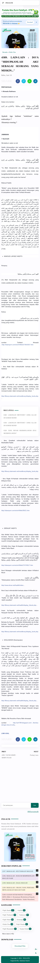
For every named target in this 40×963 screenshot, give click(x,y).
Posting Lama (34, 755)
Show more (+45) (8, 934)
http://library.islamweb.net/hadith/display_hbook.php (18, 605)
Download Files (20, 946)
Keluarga (21, 920)
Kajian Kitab (25, 929)
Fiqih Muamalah (9, 929)
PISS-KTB (5, 819)
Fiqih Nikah (8, 920)
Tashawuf (23, 915)
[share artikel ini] (18, 81)
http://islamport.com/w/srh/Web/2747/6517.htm (17, 565)
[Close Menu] (36, 22)
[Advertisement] (20, 782)
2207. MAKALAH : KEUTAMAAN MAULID (17, 871)
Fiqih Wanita (22, 924)
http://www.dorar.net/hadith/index (12, 585)
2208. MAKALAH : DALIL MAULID (15, 883)
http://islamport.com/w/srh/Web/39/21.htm (15, 510)
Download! (30, 22)
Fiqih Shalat (8, 910)
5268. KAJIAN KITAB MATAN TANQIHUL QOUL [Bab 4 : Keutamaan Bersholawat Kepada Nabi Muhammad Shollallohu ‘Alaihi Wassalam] (18, 897)
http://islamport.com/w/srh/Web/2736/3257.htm (17, 344)
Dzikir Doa (8, 924)
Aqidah (21, 910)
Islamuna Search (25, 961)
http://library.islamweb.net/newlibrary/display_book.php (19, 396)
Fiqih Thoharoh (9, 915)
